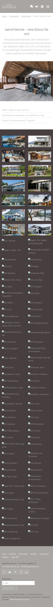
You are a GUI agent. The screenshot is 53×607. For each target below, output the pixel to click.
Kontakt (33, 554)
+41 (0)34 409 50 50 (10, 566)
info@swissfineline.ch (30, 566)
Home (4, 16)
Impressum (44, 554)
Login (14, 557)
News (4, 554)
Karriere (12, 554)
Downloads (23, 554)
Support (5, 557)
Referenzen (26, 16)
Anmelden (9, 588)
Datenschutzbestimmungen (19, 599)
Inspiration (14, 16)
